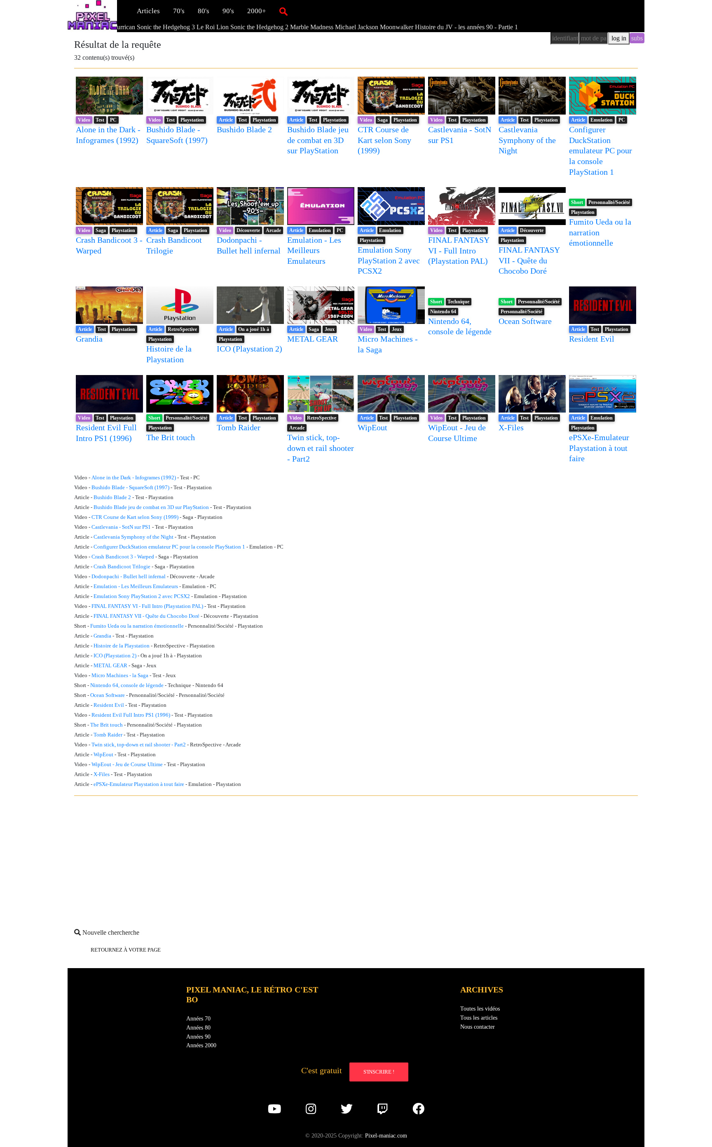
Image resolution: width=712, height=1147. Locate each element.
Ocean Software (525, 321)
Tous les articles (478, 1017)
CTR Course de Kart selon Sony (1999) (384, 140)
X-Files (511, 427)
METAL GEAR (312, 338)
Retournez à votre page (126, 950)
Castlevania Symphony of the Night (527, 140)
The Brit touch (170, 437)
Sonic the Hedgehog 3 (124, 26)
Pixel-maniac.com (386, 1135)
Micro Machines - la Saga (119, 675)
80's (203, 11)
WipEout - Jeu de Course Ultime (127, 764)
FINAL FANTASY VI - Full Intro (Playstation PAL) (458, 250)
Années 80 (198, 1027)
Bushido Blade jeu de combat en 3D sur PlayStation (318, 140)
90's (228, 11)
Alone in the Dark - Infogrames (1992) (133, 478)
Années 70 (198, 1018)
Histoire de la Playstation (122, 646)
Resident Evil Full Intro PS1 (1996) (130, 715)
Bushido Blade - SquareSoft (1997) (130, 487)
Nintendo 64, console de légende (127, 685)
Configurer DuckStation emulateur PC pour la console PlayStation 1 (600, 150)
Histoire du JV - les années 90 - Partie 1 (424, 26)
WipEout (372, 427)
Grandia (89, 338)
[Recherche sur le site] (283, 11)
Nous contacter (477, 1026)
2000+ (256, 11)
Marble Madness (270, 26)
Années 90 (198, 1036)
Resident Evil (591, 338)
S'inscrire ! (378, 1072)
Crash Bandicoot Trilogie (122, 567)
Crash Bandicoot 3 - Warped (122, 557)
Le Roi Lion (171, 26)
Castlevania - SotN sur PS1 (121, 527)
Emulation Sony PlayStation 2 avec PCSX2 (389, 260)
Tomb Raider (238, 427)
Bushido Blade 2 (244, 129)
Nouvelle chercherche (110, 932)
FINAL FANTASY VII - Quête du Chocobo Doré (529, 260)
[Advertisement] (321, 860)
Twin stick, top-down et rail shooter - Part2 (320, 448)
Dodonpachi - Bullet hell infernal (128, 576)
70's (179, 11)
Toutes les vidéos (480, 1008)
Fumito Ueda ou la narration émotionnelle (137, 626)
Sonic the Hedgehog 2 (218, 26)
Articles (148, 11)
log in (618, 38)
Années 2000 (201, 1045)
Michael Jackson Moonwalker (332, 26)
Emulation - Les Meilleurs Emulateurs (314, 250)
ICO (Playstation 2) (249, 348)
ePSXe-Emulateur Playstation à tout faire (599, 448)
